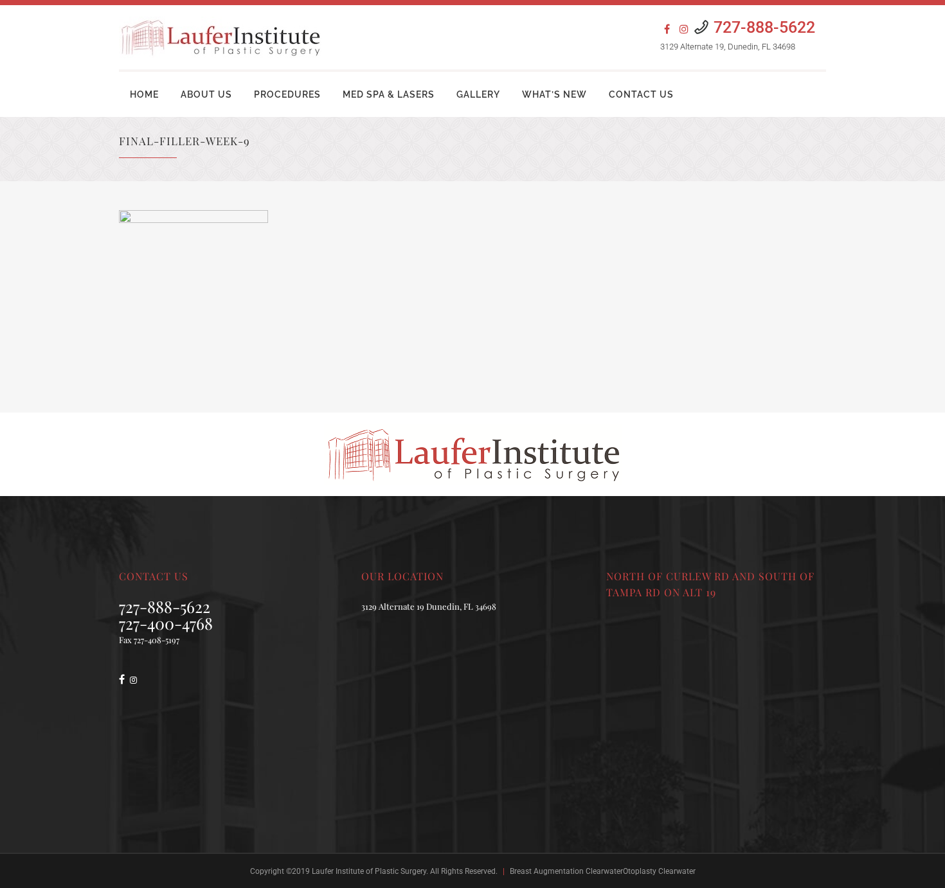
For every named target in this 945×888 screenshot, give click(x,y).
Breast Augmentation (547, 871)
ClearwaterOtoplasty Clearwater (641, 871)
